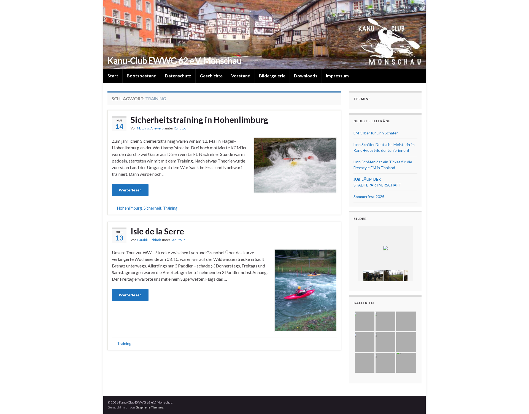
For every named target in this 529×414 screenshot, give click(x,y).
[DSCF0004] (393, 275)
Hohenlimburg (129, 208)
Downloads (305, 75)
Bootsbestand (141, 75)
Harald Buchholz (149, 240)
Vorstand (240, 75)
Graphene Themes (149, 407)
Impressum (337, 75)
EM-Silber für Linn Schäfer (375, 133)
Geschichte (211, 75)
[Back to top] (516, 401)
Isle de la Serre (157, 231)
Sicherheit (152, 208)
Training (170, 208)
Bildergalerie (272, 75)
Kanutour (181, 128)
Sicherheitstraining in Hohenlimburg (199, 120)
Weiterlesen (130, 190)
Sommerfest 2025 (368, 196)
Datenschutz (178, 75)
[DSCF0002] (373, 275)
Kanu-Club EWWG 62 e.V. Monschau (174, 60)
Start (112, 75)
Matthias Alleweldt (150, 128)
